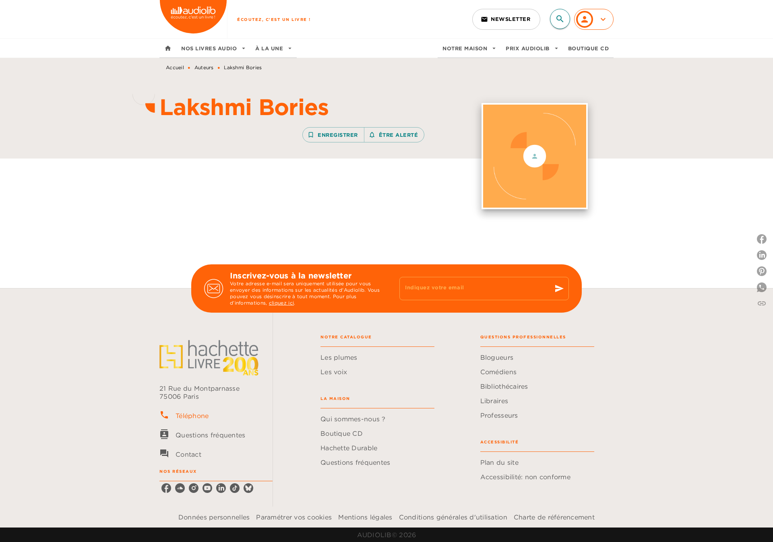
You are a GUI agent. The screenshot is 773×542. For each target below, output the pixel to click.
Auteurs (204, 67)
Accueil (175, 67)
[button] (506, 19)
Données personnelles (214, 517)
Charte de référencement (554, 517)
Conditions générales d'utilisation (453, 517)
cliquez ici (281, 303)
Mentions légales (365, 517)
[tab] (167, 48)
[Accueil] (193, 19)
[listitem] (166, 488)
